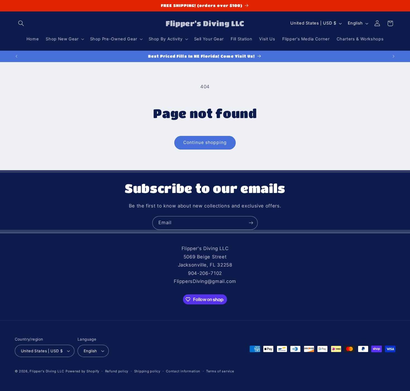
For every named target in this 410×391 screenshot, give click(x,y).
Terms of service (220, 371)
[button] (21, 23)
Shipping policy (147, 371)
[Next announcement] (393, 56)
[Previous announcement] (16, 56)
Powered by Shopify (82, 371)
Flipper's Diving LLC (47, 371)
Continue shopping (205, 142)
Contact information (183, 371)
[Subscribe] (251, 223)
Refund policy (117, 371)
